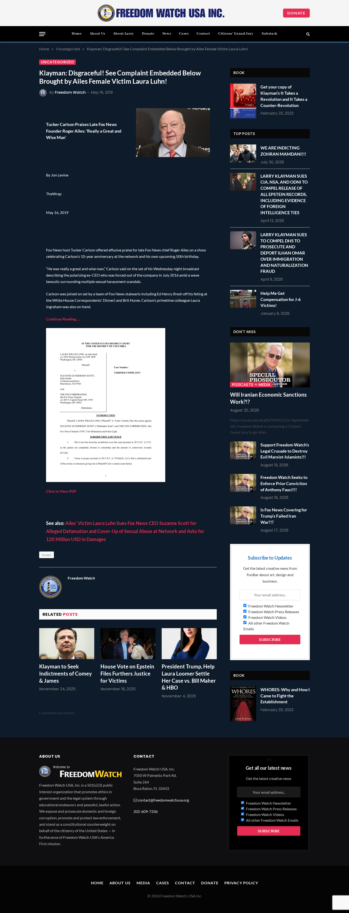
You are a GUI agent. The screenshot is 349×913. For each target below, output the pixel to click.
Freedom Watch (70, 92)
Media (143, 883)
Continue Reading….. (63, 319)
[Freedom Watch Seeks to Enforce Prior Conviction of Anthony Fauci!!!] (244, 483)
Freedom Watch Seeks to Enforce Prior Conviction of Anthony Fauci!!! (283, 483)
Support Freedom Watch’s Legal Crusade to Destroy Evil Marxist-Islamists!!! (284, 450)
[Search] (307, 34)
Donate (296, 13)
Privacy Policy (241, 883)
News (166, 34)
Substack (269, 34)
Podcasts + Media (251, 384)
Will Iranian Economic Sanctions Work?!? (268, 398)
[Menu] (42, 34)
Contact (203, 34)
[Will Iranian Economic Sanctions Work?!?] (270, 365)
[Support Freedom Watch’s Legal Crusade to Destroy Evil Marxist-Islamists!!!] (244, 450)
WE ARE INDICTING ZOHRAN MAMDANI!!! (283, 151)
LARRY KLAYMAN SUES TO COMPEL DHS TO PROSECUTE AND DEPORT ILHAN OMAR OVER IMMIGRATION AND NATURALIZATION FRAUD (284, 253)
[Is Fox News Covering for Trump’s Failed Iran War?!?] (244, 515)
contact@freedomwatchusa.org (163, 800)
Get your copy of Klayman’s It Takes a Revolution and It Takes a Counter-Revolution (283, 96)
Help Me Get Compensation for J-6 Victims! (280, 299)
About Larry (123, 34)
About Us (97, 34)
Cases (184, 34)
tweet (47, 554)
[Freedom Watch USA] (161, 13)
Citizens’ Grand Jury (236, 34)
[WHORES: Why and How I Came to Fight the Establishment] (243, 703)
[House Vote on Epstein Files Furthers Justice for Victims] (128, 643)
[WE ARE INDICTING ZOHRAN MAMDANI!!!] (244, 153)
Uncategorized (57, 62)
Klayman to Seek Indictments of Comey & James (65, 673)
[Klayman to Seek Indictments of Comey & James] (66, 643)
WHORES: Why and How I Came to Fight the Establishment (285, 695)
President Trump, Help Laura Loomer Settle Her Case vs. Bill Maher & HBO (189, 677)
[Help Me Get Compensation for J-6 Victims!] (244, 299)
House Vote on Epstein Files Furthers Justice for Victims (127, 673)
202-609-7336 (145, 811)
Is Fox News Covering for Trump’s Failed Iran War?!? (283, 515)
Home (77, 34)
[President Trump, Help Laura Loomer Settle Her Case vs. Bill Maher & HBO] (189, 643)
